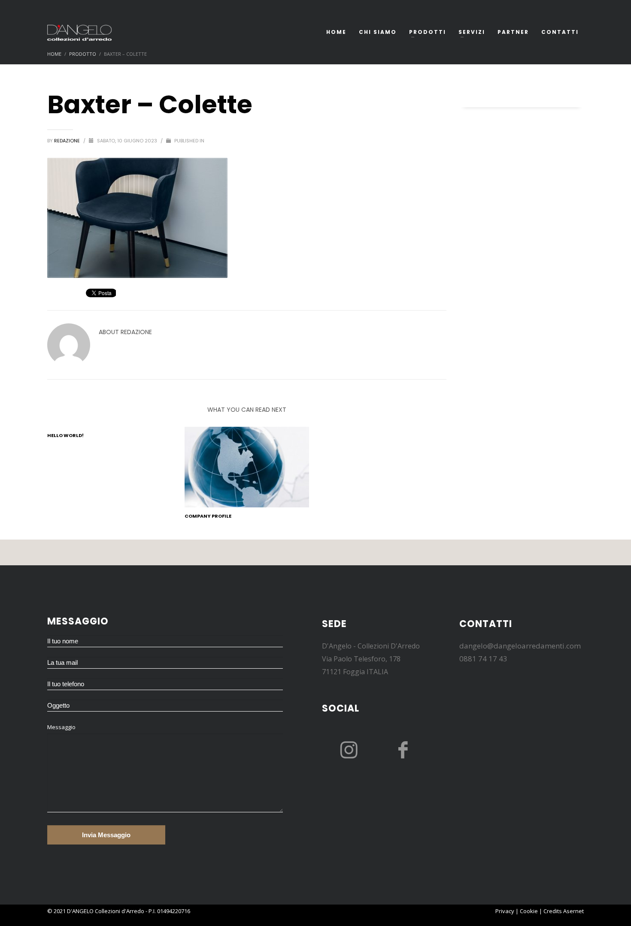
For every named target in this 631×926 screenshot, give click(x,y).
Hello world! (65, 435)
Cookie (529, 911)
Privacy (504, 911)
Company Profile (208, 516)
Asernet (573, 911)
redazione (67, 140)
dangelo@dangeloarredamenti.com (520, 646)
